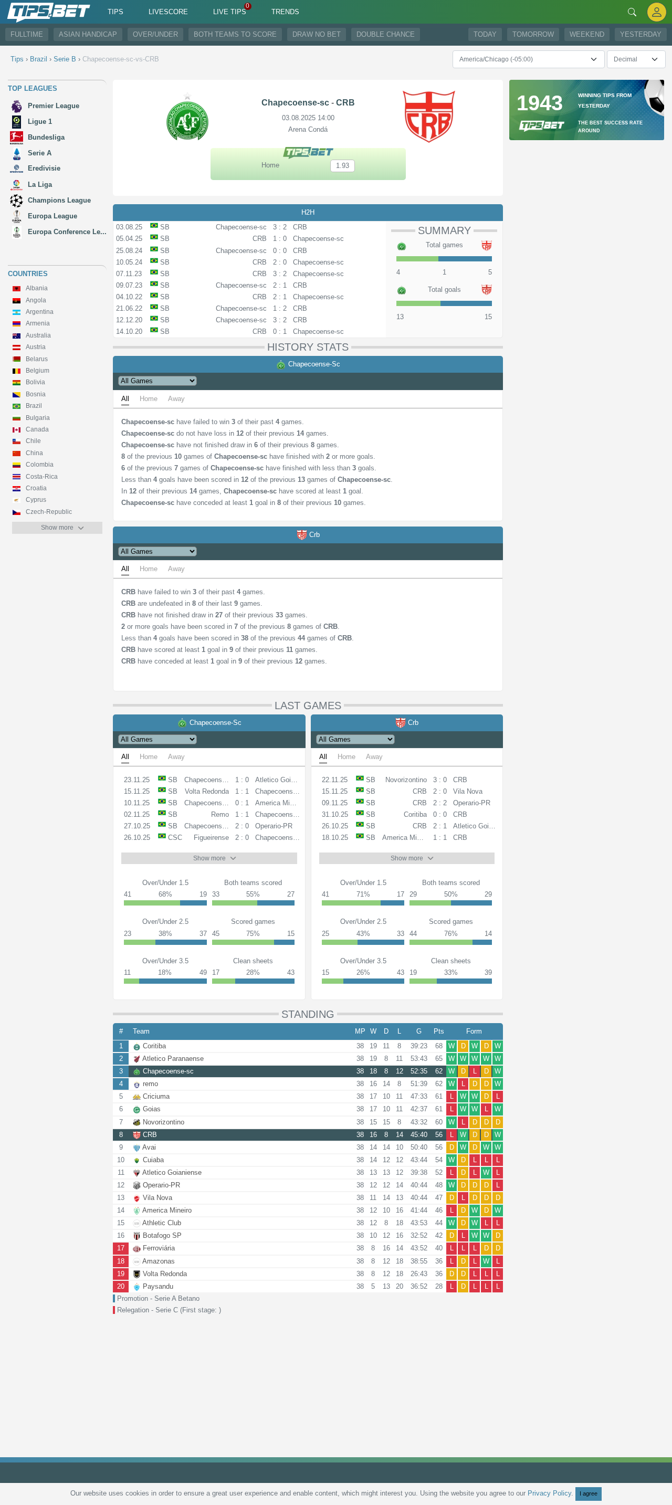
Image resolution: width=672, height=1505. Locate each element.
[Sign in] (656, 12)
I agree (588, 1493)
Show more (57, 527)
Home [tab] (149, 399)
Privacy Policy (549, 1493)
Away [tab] (176, 399)
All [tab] (125, 399)
